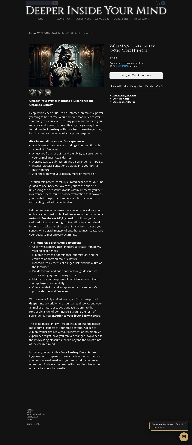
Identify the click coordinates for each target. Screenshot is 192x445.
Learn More (133, 66)
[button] (168, 426)
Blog (29, 412)
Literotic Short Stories (123, 101)
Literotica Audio (120, 98)
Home (32, 33)
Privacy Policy (32, 416)
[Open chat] (183, 436)
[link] (161, 3)
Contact (30, 409)
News (29, 419)
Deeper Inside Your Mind (96, 10)
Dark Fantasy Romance (124, 95)
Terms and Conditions (36, 414)
